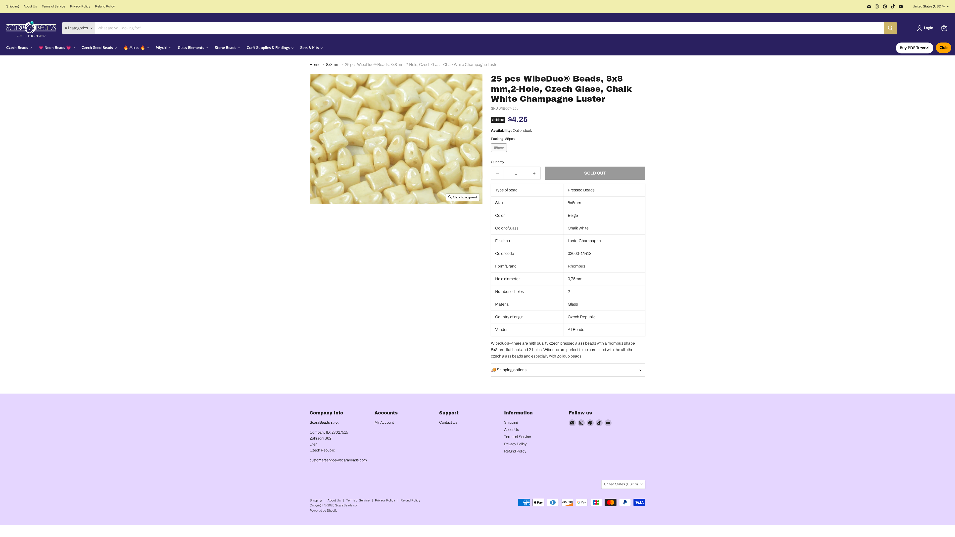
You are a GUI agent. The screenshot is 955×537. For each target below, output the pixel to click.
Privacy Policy (80, 6)
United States (929, 6)
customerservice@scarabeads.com (338, 460)
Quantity (497, 162)
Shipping (12, 6)
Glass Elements (191, 47)
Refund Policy (105, 6)
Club (944, 47)
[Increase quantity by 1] (534, 173)
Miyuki (162, 47)
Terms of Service (53, 6)
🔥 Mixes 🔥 (134, 47)
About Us (30, 6)
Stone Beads (226, 47)
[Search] (890, 28)
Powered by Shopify (323, 510)
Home (315, 64)
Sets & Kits (310, 47)
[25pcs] (499, 153)
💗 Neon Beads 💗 (55, 47)
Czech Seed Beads (98, 47)
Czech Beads (17, 47)
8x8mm (332, 64)
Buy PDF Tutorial (914, 47)
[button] (926, 28)
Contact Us (448, 422)
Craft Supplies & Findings (269, 47)
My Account (384, 422)
